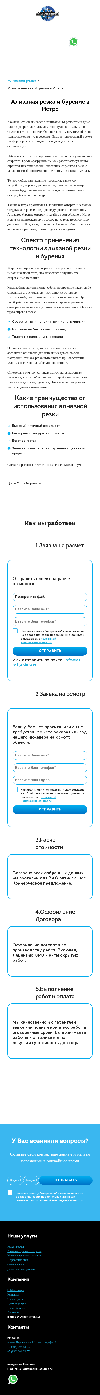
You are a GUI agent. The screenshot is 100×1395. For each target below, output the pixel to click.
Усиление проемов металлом (24, 1255)
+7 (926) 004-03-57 (25, 38)
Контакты (13, 1294)
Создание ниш (15, 1264)
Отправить (50, 651)
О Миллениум (15, 1290)
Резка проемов (16, 1246)
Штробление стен (17, 1260)
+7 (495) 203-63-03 (25, 32)
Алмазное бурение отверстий (24, 1251)
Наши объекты (16, 1308)
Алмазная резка (21, 81)
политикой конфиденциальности (59, 1200)
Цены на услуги (16, 1303)
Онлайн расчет (15, 1299)
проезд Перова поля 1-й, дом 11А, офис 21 (32, 1342)
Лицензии (13, 1312)
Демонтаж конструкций (21, 1269)
